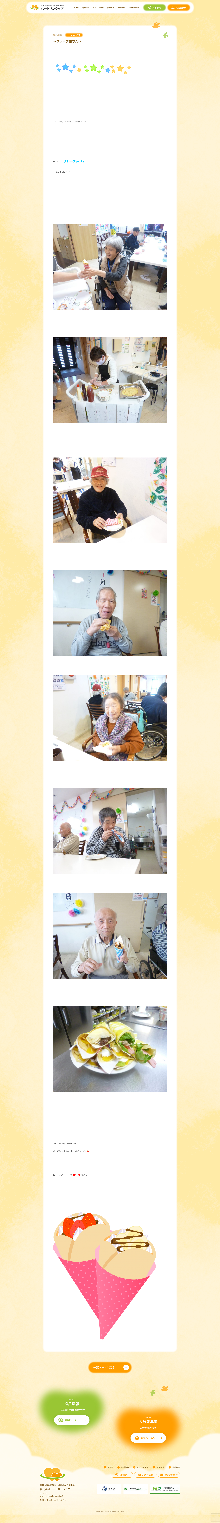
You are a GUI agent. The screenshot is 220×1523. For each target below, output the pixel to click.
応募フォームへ (71, 1420)
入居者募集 (181, 7)
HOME (76, 7)
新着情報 (121, 7)
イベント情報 (98, 7)
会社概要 (110, 7)
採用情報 (157, 7)
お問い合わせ (134, 7)
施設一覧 (85, 7)
